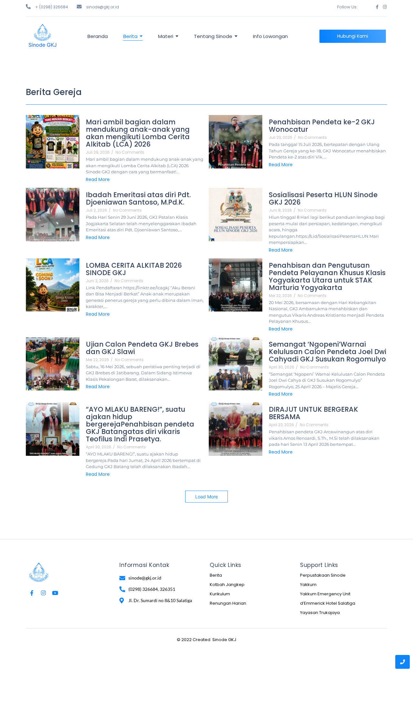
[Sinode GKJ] (42, 32)
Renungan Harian (228, 603)
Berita (216, 575)
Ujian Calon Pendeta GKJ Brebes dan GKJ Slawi (142, 348)
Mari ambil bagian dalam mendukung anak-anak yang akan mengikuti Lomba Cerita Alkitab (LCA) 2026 (138, 133)
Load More (206, 496)
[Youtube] (55, 593)
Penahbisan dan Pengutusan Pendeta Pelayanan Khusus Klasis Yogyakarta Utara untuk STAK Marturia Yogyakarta (327, 276)
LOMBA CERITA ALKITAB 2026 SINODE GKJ (134, 269)
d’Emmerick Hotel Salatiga (327, 603)
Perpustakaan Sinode (323, 575)
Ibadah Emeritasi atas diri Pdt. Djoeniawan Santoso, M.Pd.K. (138, 198)
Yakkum (308, 584)
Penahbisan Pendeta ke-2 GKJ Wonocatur (322, 125)
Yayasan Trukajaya (320, 613)
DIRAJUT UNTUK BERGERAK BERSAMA (313, 413)
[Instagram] (385, 7)
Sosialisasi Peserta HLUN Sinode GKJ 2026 (323, 198)
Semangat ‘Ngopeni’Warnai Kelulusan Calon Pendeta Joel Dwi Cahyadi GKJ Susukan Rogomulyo (327, 352)
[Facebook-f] (377, 7)
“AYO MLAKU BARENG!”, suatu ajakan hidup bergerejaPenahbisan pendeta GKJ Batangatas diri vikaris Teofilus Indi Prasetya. (140, 424)
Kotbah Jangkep (227, 584)
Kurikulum (220, 594)
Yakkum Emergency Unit (325, 594)
